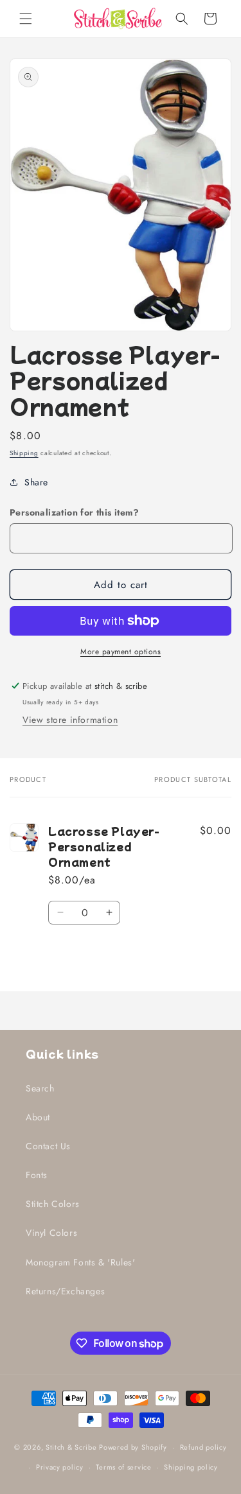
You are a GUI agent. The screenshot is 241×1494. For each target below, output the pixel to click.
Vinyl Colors (51, 1232)
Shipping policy (191, 1467)
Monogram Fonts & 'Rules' (80, 1262)
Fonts (37, 1174)
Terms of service (123, 1467)
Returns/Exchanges (65, 1291)
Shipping (24, 453)
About (38, 1117)
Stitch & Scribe (71, 1447)
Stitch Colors (53, 1203)
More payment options (120, 651)
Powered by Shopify (133, 1447)
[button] (26, 18)
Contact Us (48, 1146)
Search (40, 1088)
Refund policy (203, 1447)
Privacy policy (60, 1467)
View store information (70, 719)
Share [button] (36, 482)
